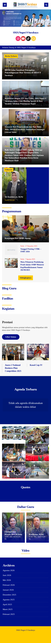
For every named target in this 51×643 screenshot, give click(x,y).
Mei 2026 (7, 580)
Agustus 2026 (9, 570)
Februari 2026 (9, 585)
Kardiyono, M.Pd (12, 534)
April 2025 (7, 604)
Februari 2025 (9, 614)
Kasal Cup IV (36, 365)
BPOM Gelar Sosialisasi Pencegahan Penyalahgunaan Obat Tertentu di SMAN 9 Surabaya (23, 72)
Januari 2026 (8, 590)
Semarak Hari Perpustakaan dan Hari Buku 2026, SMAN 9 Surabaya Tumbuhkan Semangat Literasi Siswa (25, 129)
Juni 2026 (7, 575)
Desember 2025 (9, 595)
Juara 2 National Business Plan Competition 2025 (13, 368)
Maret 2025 (8, 609)
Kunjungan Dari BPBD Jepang (17, 238)
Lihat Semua (10, 337)
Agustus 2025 (9, 600)
